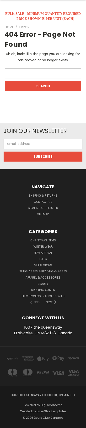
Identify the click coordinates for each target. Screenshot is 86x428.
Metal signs (43, 265)
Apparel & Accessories (43, 277)
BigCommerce (51, 405)
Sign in (33, 208)
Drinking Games (43, 290)
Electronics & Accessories (43, 296)
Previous (7, 423)
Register (51, 208)
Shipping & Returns (43, 196)
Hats (43, 259)
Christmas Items (43, 240)
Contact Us (43, 202)
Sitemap (43, 214)
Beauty (43, 284)
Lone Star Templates (51, 411)
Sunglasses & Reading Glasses (43, 271)
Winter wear (43, 247)
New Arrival (43, 253)
